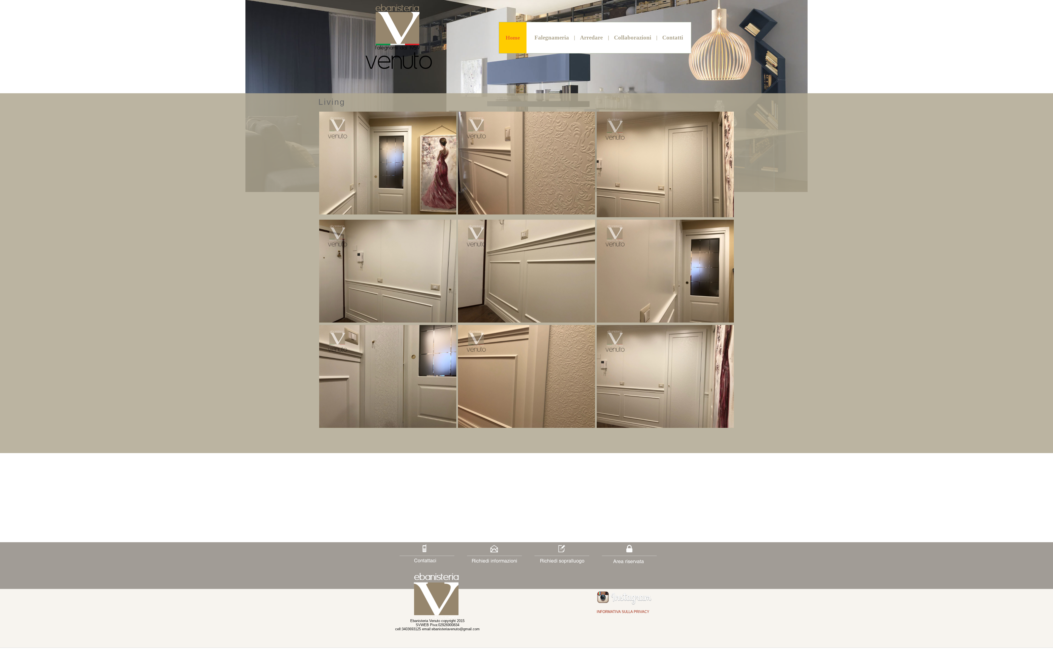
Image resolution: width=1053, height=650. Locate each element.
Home (513, 38)
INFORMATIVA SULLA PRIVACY (623, 612)
